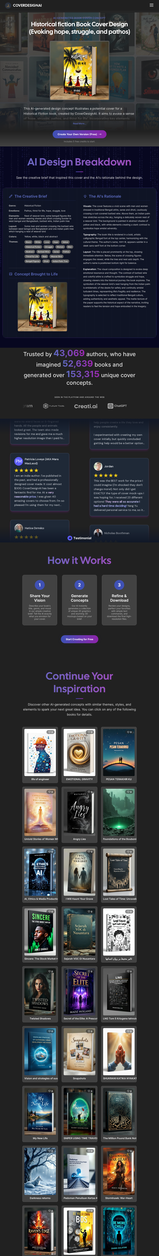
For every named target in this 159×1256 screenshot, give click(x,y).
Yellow (65, 242)
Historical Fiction (33, 247)
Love (47, 242)
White (37, 242)
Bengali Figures (32, 261)
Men (70, 247)
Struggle (48, 247)
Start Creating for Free (79, 639)
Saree (56, 251)
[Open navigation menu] (151, 5)
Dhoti (46, 261)
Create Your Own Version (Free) (77, 134)
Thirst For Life (32, 256)
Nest (45, 256)
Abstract (30, 251)
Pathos (66, 251)
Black (28, 242)
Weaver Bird (56, 256)
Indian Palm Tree (60, 261)
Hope (55, 242)
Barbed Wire (43, 251)
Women (60, 247)
